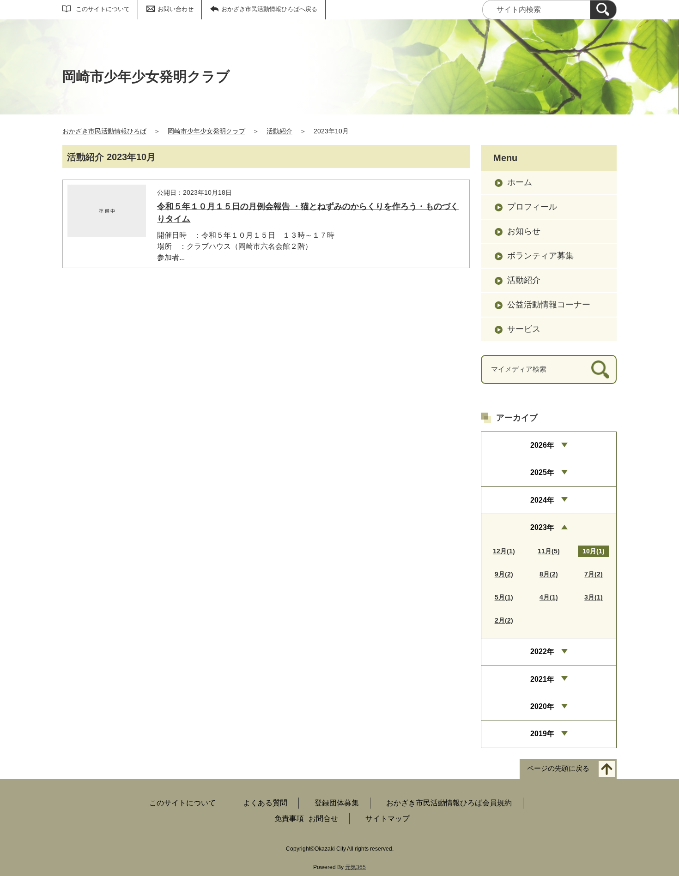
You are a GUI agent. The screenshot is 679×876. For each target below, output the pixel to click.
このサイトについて (103, 9)
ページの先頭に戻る (558, 768)
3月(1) (593, 597)
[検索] (603, 9)
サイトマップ (387, 818)
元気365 (355, 867)
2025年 (542, 472)
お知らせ (523, 231)
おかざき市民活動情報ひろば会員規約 (449, 803)
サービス (523, 329)
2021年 (542, 679)
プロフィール (532, 206)
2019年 (542, 734)
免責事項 (289, 818)
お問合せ (323, 818)
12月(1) (504, 551)
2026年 (542, 445)
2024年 (542, 500)
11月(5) (549, 551)
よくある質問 (265, 803)
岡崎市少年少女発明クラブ (206, 131)
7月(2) (593, 574)
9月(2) (504, 574)
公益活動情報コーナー (548, 304)
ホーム (519, 182)
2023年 (542, 527)
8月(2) (549, 574)
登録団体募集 (337, 803)
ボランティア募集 (540, 255)
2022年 (542, 651)
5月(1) (504, 597)
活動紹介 (279, 131)
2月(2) (504, 620)
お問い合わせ (176, 9)
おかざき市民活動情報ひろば (104, 131)
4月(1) (549, 597)
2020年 (542, 706)
